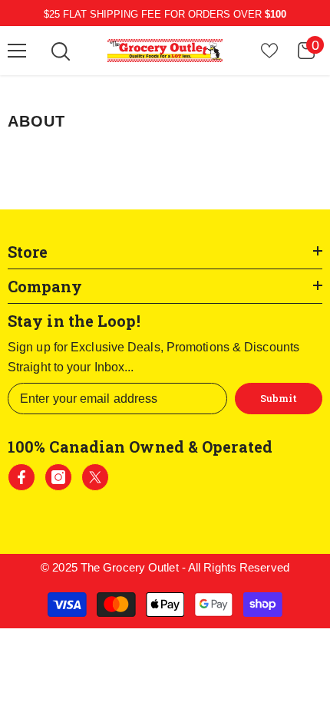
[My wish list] (269, 50)
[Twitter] (95, 477)
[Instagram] (58, 477)
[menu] (17, 50)
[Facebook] (21, 477)
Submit (278, 398)
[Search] (60, 51)
